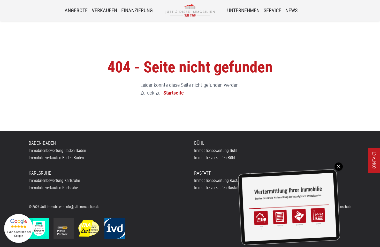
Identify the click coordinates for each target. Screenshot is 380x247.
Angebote (76, 10)
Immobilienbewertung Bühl (215, 150)
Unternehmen (243, 10)
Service (272, 10)
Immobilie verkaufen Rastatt (217, 187)
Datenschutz (342, 207)
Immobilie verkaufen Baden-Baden (56, 157)
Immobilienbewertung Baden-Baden (57, 150)
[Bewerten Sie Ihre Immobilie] (289, 207)
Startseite (173, 93)
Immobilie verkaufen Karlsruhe (53, 187)
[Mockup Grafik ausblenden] (338, 166)
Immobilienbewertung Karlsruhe (54, 180)
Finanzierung (137, 10)
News (291, 10)
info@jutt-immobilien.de (82, 207)
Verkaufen (104, 10)
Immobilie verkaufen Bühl (214, 157)
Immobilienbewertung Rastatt (218, 180)
